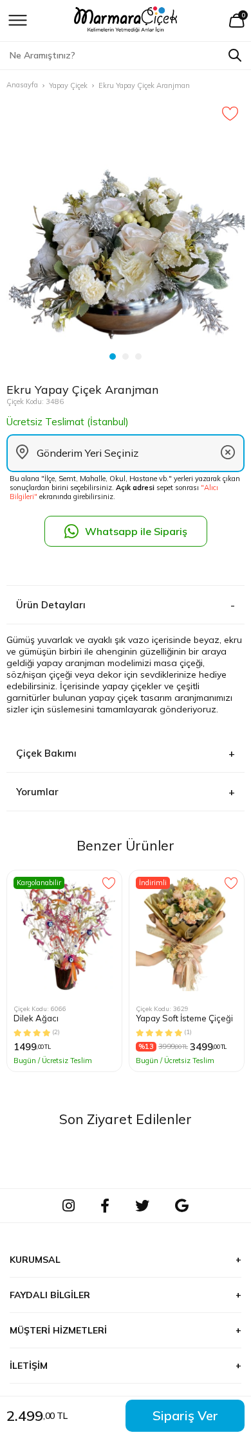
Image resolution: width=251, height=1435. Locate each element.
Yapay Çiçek (68, 85)
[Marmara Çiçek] (126, 20)
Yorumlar (37, 792)
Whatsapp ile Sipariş (136, 531)
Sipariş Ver (185, 1415)
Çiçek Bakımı (46, 753)
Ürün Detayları (51, 605)
